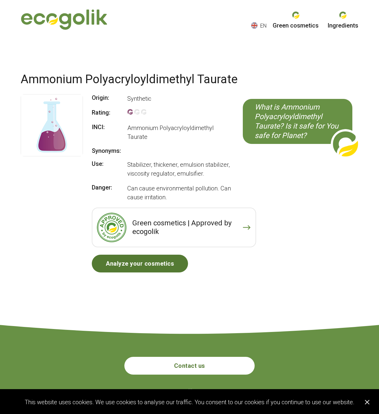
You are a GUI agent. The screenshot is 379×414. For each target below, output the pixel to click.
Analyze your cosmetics (140, 263)
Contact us (189, 365)
